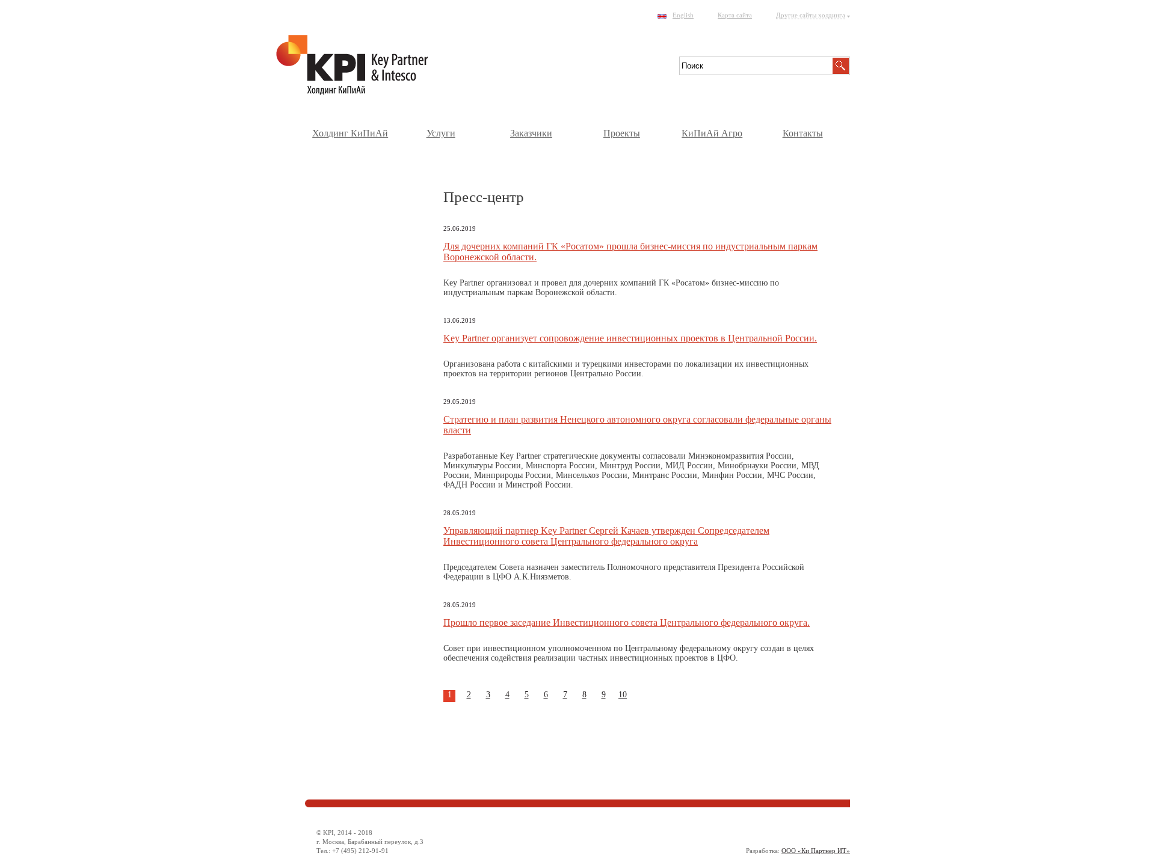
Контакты (803, 133)
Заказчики (531, 133)
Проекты (621, 133)
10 (622, 694)
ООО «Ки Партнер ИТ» (815, 850)
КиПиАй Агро (712, 133)
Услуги (441, 133)
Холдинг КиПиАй (350, 133)
